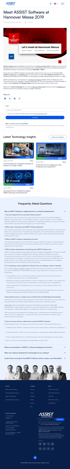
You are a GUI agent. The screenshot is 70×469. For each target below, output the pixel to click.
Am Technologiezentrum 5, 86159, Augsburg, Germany (13, 433)
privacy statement (50, 437)
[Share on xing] (19, 98)
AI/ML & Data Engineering (11, 389)
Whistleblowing (51, 403)
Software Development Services (12, 393)
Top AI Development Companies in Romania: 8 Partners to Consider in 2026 (18, 164)
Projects (32, 399)
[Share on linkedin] (14, 98)
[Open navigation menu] (62, 3)
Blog (31, 406)
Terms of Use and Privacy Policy (40, 113)
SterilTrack (13, 74)
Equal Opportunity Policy (53, 393)
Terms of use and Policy (53, 389)
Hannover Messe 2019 (43, 66)
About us (32, 389)
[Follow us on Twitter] (48, 444)
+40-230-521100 (9, 416)
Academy (32, 396)
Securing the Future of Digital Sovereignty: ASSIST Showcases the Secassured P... (17, 192)
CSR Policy (50, 396)
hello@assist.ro (61, 87)
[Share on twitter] (10, 98)
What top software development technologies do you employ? (26, 353)
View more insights (58, 137)
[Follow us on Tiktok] (48, 448)
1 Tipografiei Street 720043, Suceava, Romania (11, 422)
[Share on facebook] (5, 98)
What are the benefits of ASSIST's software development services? (28, 347)
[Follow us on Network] (44, 448)
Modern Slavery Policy (53, 399)
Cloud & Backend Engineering (12, 399)
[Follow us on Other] (52, 448)
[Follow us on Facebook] (40, 444)
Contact (32, 403)
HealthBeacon (23, 74)
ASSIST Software (8, 66)
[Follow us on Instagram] (40, 448)
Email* (7, 106)
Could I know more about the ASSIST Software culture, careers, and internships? (33, 358)
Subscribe (35, 117)
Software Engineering (35, 80)
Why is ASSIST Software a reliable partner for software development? (29, 211)
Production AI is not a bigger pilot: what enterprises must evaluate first (49, 166)
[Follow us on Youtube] (52, 444)
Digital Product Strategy (10, 396)
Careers (32, 393)
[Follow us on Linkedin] (44, 444)
